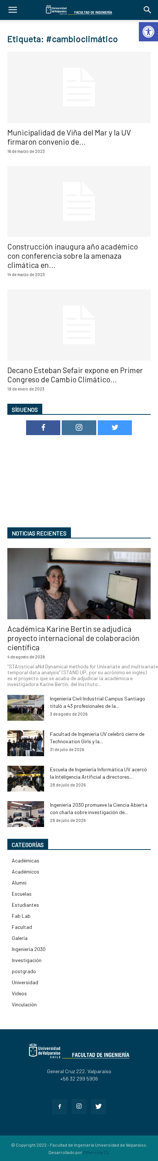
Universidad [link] (25, 982)
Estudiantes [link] (25, 905)
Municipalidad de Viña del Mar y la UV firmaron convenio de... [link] (69, 137)
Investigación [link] (27, 960)
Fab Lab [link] (21, 916)
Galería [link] (20, 938)
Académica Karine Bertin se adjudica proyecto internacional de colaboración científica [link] (73, 638)
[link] (148, 31)
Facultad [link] (22, 927)
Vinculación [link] (24, 1004)
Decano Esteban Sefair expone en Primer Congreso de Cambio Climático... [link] (75, 374)
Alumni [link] (19, 882)
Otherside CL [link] (96, 1152)
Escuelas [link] (22, 893)
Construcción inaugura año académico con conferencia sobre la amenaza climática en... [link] (72, 255)
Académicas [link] (25, 860)
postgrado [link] (24, 971)
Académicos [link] (25, 871)
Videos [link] (19, 993)
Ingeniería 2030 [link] (29, 949)
